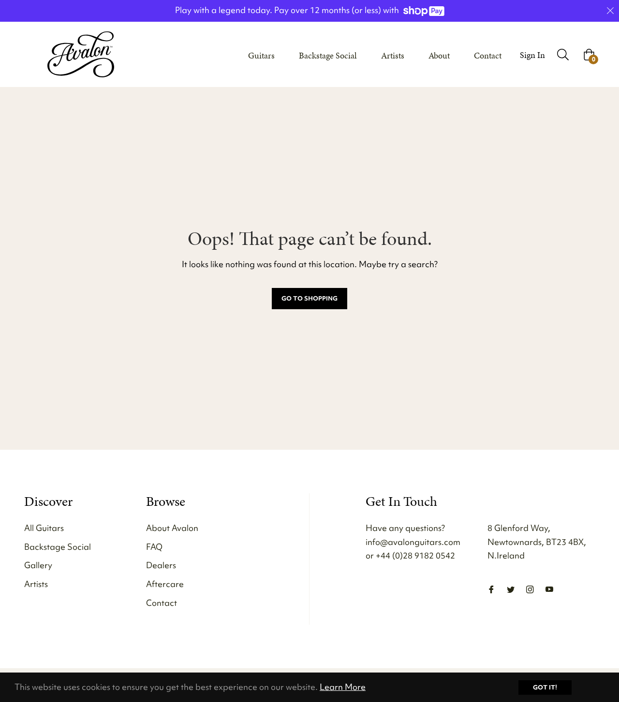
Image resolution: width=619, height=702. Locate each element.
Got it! (545, 687)
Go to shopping (309, 298)
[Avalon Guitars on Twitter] (511, 589)
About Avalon (172, 527)
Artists (36, 583)
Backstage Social (57, 546)
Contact (161, 602)
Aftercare (165, 583)
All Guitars (44, 527)
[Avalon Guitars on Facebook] (491, 589)
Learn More (343, 686)
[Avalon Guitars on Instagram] (530, 589)
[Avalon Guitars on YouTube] (549, 589)
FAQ (154, 546)
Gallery (38, 565)
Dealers (161, 565)
